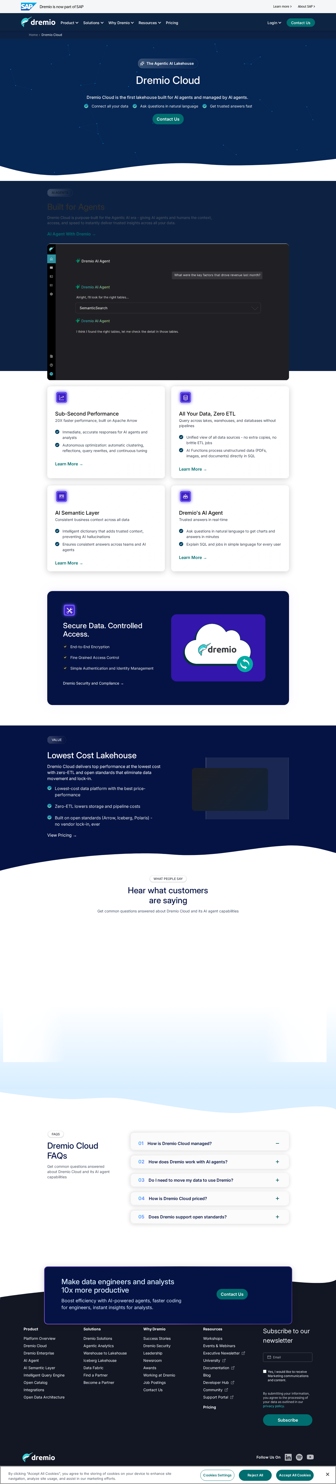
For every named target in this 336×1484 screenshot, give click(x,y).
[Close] (327, 1474)
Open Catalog (36, 1382)
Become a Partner (98, 1382)
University (211, 1360)
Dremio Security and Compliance (93, 683)
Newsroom (152, 1360)
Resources (148, 22)
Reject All (255, 1475)
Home (33, 35)
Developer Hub (216, 1382)
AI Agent (31, 1360)
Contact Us (152, 1390)
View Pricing (62, 835)
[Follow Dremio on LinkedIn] (288, 1457)
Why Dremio (119, 22)
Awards (149, 1367)
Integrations (34, 1390)
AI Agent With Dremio (71, 233)
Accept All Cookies (295, 1475)
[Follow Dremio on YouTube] (310, 1457)
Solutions (91, 22)
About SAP (305, 6)
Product (67, 22)
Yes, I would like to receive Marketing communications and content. (288, 1376)
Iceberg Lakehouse (100, 1360)
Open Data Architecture (44, 1397)
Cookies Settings (217, 1475)
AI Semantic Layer (39, 1367)
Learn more (281, 6)
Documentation (216, 1367)
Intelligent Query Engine (44, 1375)
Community (213, 1390)
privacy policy (273, 1406)
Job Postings (154, 1382)
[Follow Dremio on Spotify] (299, 1457)
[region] (165, 998)
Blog (207, 1375)
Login (272, 22)
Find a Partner (95, 1375)
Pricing (172, 22)
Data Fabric (93, 1367)
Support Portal (215, 1397)
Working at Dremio (159, 1375)
